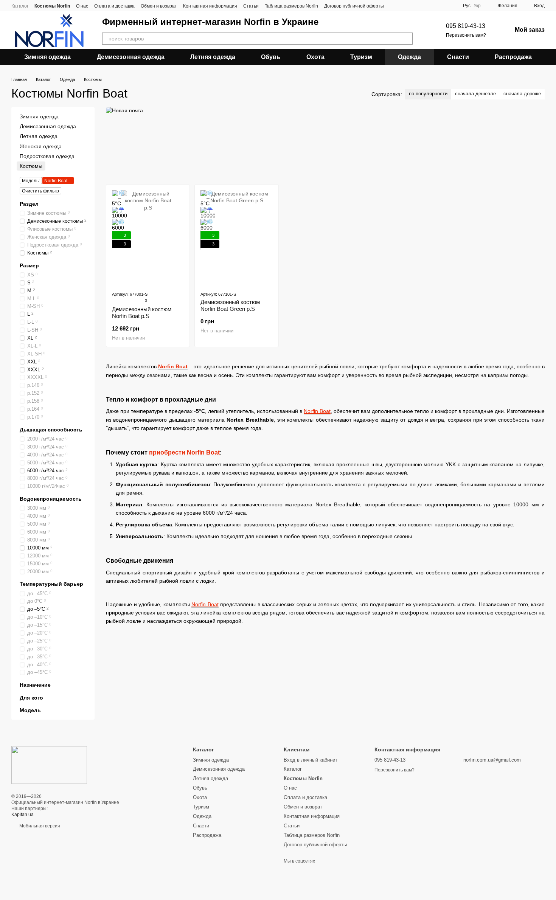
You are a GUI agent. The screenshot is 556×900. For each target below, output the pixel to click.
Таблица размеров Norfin (291, 6)
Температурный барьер (51, 584)
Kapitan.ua (22, 814)
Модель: (31, 180)
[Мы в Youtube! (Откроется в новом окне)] (404, 6)
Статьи (251, 6)
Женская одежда (41, 146)
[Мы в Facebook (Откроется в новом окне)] (394, 6)
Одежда (409, 57)
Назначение (35, 685)
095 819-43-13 (465, 26)
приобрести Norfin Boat (184, 452)
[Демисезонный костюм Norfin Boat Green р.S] (236, 237)
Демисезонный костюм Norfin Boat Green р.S (230, 305)
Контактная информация (210, 6)
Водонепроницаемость (51, 499)
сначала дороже (522, 93)
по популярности (428, 93)
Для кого (31, 698)
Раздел (29, 204)
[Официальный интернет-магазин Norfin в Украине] (49, 764)
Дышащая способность (51, 430)
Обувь (270, 57)
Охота (315, 57)
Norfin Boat (173, 366)
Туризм (361, 57)
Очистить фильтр (40, 191)
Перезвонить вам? (466, 35)
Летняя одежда (212, 57)
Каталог (19, 6)
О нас (82, 6)
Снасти (458, 57)
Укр (477, 5)
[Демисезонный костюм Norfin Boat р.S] (148, 237)
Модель (30, 710)
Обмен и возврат (159, 6)
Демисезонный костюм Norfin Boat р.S (141, 312)
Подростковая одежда (47, 156)
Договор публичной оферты (354, 6)
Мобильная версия (39, 826)
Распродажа (513, 57)
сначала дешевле (475, 93)
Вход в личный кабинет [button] (310, 760)
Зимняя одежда (47, 57)
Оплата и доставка (114, 6)
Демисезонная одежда (131, 57)
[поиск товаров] (407, 39)
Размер (29, 265)
